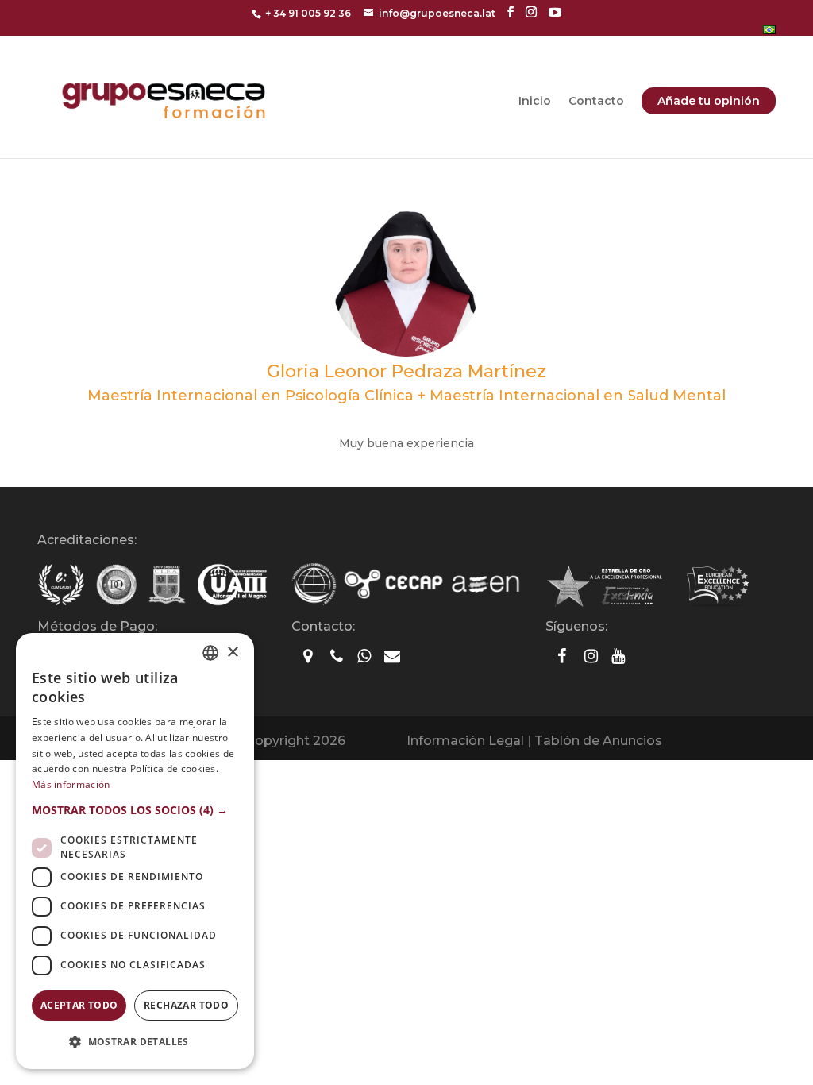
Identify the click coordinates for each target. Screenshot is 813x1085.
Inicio (534, 101)
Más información (71, 784)
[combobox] (210, 653)
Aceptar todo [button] (79, 1005)
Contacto (596, 101)
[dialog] (135, 851)
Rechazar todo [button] (186, 1005)
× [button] (232, 652)
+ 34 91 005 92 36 (308, 13)
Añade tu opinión (708, 101)
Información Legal (465, 740)
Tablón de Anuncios (598, 740)
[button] (135, 810)
